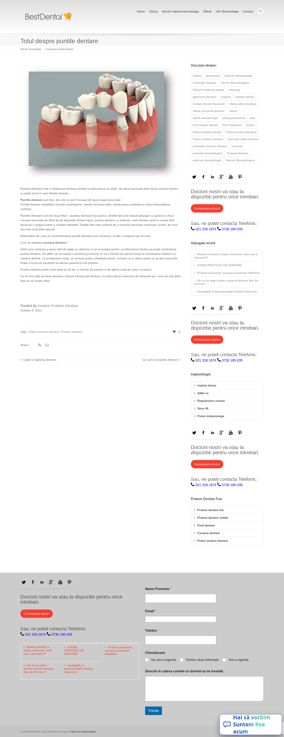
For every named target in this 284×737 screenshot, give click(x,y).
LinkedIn (212, 177)
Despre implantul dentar (208, 89)
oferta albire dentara (243, 104)
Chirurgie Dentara (204, 82)
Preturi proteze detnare (208, 139)
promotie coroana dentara (210, 146)
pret (252, 118)
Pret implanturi (232, 125)
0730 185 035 (232, 229)
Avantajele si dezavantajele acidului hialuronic (227, 291)
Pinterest (240, 177)
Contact (248, 11)
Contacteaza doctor (207, 208)
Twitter (194, 177)
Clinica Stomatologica (235, 82)
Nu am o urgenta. (164, 660)
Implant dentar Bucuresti (209, 104)
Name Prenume (158, 589)
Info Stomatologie (227, 11)
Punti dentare (206, 525)
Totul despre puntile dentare (59, 49)
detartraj (234, 89)
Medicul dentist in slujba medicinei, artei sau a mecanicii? (226, 256)
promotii (237, 146)
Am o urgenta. (239, 660)
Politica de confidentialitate (83, 731)
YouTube (230, 177)
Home (141, 11)
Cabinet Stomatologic (238, 75)
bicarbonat (213, 75)
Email (150, 611)
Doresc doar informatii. (202, 660)
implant (226, 96)
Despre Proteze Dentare (58, 306)
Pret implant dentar (205, 125)
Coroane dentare (208, 533)
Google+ (221, 177)
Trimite (153, 711)
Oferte (207, 11)
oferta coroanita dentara (209, 111)
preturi (250, 125)
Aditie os (203, 393)
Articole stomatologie (30, 49)
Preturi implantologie (210, 416)
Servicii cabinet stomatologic (180, 11)
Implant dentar (244, 96)
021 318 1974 (205, 229)
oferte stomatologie (205, 118)
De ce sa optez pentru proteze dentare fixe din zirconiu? (226, 282)
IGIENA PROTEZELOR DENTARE (219, 265)
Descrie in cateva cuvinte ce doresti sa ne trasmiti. (184, 671)
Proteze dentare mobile (212, 517)
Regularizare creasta (211, 400)
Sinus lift (202, 408)
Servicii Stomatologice (240, 160)
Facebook (203, 177)
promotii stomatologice (207, 153)
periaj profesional (234, 118)
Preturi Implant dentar (207, 132)
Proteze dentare (71, 331)
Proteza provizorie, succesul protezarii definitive (228, 272)
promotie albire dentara (243, 139)
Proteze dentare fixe (210, 510)
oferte (233, 111)
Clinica (153, 11)
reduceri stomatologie (207, 160)
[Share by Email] (46, 345)
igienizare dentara (204, 96)
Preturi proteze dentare (212, 540)
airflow (197, 75)
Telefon (152, 630)
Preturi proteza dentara (43, 331)
